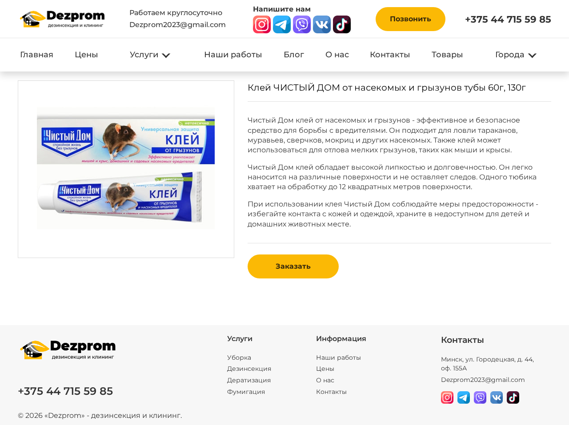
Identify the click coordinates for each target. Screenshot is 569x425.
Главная (36, 55)
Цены (86, 55)
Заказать (293, 266)
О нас (337, 55)
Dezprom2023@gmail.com (177, 24)
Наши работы (233, 55)
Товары (447, 55)
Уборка (239, 357)
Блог (294, 55)
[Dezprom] (62, 19)
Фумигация (246, 392)
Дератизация (249, 380)
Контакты (390, 55)
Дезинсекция (249, 369)
